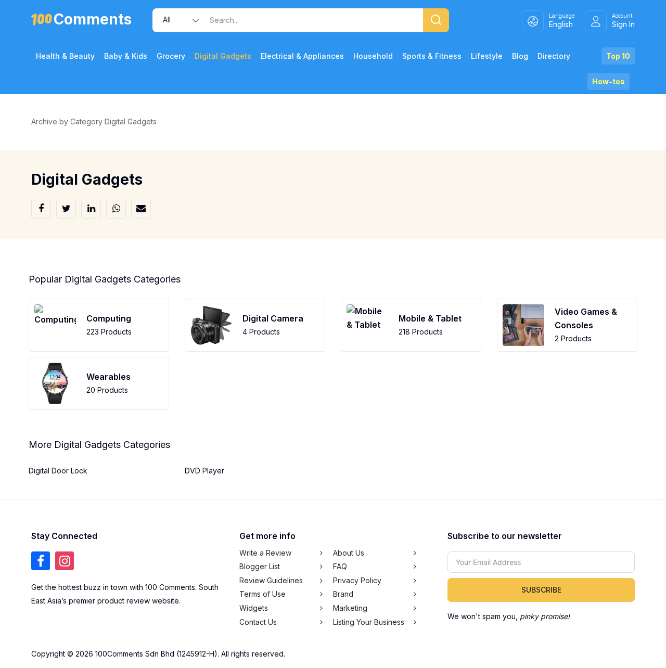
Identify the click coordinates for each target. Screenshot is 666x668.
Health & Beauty (65, 56)
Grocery (171, 56)
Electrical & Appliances (302, 56)
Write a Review (265, 552)
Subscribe (541, 589)
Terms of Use (262, 593)
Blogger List (259, 566)
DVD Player (204, 470)
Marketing (350, 607)
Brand (343, 593)
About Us (348, 552)
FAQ (340, 566)
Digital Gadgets (223, 56)
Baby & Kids (125, 56)
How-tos (608, 81)
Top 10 (618, 56)
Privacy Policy (357, 580)
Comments (93, 21)
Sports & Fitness (432, 56)
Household (373, 56)
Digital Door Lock (58, 470)
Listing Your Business (368, 622)
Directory (553, 56)
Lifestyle (487, 56)
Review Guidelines (271, 580)
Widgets (253, 607)
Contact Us (258, 622)
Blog (520, 56)
